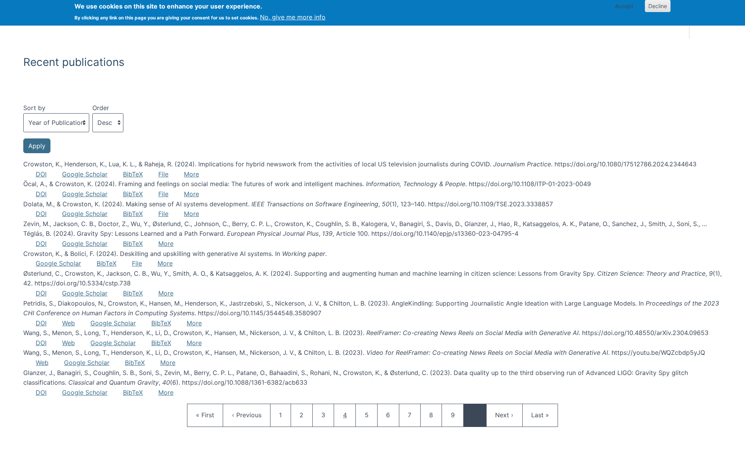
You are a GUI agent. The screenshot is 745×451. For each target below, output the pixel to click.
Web (68, 323)
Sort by (34, 108)
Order (100, 108)
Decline (657, 6)
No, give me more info (293, 17)
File (163, 174)
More (191, 174)
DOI (41, 174)
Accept (624, 6)
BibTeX (133, 174)
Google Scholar (84, 174)
